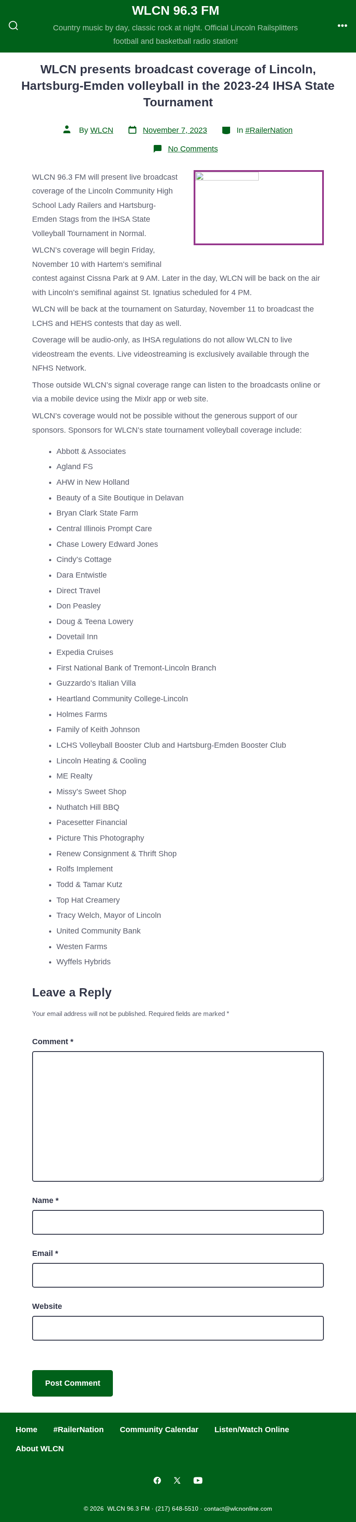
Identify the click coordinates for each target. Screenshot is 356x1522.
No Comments (193, 149)
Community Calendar (159, 1429)
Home (26, 1429)
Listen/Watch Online (251, 1429)
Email (45, 1253)
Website (47, 1306)
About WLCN (40, 1448)
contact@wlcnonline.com (238, 1508)
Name (45, 1200)
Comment (52, 1041)
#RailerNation (269, 130)
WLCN (101, 130)
